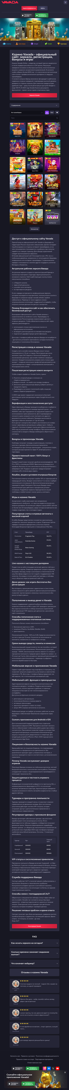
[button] (2, 29)
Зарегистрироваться (29, 8)
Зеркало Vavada (34, 95)
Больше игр (34, 229)
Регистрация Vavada (34, 926)
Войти (43, 8)
